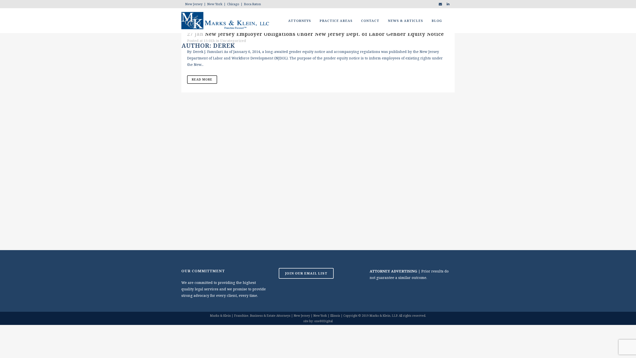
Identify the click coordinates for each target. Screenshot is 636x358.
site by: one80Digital (318, 321)
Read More (202, 79)
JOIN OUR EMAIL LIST (306, 273)
